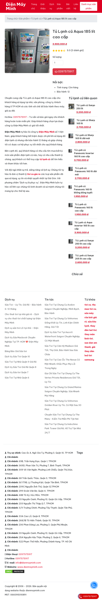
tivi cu (87, 304)
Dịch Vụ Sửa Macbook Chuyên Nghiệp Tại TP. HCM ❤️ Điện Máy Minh (21, 341)
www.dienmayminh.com (30, 567)
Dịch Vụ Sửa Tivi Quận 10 (17, 356)
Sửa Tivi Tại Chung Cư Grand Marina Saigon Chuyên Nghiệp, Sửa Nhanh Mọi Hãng (63, 391)
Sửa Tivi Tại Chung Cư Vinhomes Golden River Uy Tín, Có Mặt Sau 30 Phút (63, 405)
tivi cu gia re (33, 174)
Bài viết (68, 6)
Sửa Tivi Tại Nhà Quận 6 (17, 377)
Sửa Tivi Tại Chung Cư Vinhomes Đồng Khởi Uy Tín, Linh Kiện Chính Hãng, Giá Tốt (62, 322)
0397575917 (66, 71)
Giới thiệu (43, 6)
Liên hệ (76, 6)
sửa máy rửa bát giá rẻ (90, 317)
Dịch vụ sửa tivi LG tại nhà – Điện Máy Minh (21, 330)
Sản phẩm (60, 6)
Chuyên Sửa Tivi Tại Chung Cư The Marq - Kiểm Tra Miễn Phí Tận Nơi (62, 416)
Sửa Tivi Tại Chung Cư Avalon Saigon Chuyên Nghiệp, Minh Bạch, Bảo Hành (62, 309)
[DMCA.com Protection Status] (15, 571)
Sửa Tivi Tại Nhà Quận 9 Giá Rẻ (21, 361)
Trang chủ (34, 6)
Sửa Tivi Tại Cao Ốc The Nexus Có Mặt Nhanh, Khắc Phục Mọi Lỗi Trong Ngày (62, 363)
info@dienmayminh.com (28, 562)
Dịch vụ (52, 6)
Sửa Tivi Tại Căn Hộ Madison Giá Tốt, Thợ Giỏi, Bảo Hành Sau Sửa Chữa (61, 350)
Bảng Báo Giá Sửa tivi (16, 351)
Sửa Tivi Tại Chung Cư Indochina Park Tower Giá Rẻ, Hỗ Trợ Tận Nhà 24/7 (63, 428)
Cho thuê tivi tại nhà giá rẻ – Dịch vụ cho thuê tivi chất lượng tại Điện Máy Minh (23, 318)
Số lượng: (57, 57)
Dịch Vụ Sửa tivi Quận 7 (16, 372)
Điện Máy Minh (16, 6)
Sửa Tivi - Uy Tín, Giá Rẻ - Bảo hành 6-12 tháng (23, 306)
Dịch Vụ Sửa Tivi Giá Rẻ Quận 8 (20, 367)
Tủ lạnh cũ (36, 18)
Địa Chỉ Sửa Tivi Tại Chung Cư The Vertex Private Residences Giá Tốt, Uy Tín (63, 377)
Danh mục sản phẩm (88, 6)
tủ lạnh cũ (45, 159)
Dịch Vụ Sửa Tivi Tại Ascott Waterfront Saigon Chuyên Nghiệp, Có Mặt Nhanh (62, 336)
